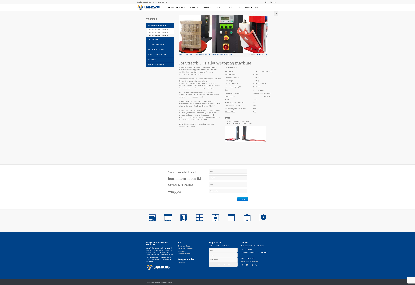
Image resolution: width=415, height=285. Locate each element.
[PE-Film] (168, 218)
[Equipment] (263, 218)
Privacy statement (184, 254)
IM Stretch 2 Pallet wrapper (158, 32)
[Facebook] (243, 265)
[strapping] (199, 218)
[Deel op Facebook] (257, 55)
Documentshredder (156, 65)
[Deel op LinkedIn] (266, 55)
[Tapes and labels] (215, 218)
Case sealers (153, 39)
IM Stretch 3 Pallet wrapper (158, 35)
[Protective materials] (184, 218)
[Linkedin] (252, 265)
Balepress (152, 60)
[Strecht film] (152, 218)
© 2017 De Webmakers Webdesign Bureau (159, 282)
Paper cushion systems (157, 55)
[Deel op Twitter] (260, 55)
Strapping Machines (156, 45)
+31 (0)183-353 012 (161, 2)
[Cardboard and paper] (247, 218)
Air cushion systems (156, 50)
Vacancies (181, 263)
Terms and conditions (185, 248)
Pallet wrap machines (157, 25)
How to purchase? (184, 246)
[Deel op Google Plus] (263, 55)
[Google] (256, 265)
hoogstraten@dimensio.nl (250, 261)
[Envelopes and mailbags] (231, 218)
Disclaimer (181, 251)
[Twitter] (247, 265)
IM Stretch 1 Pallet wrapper (158, 29)
